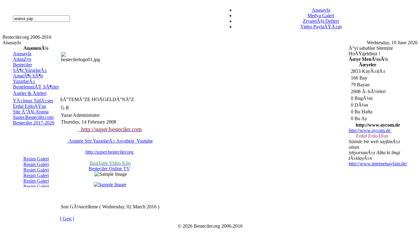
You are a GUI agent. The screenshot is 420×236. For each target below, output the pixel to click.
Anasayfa (321, 10)
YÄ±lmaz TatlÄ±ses (33, 100)
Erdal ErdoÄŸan (29, 106)
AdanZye (22, 59)
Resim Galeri (36, 158)
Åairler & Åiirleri (29, 93)
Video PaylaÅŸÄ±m (321, 26)
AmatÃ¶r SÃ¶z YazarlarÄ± (28, 78)
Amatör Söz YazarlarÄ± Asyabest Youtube (110, 141)
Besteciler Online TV (109, 168)
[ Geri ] (67, 218)
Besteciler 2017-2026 (33, 122)
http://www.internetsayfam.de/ (378, 163)
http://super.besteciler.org (110, 152)
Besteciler (22, 64)
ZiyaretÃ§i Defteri (321, 21)
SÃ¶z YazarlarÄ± (30, 70)
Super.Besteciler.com (33, 117)
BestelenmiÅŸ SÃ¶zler (36, 86)
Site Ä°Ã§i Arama (31, 111)
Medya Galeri (320, 15)
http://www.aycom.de (369, 130)
